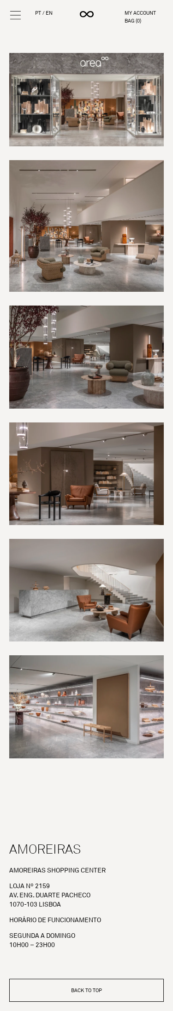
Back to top (86, 990)
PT (38, 13)
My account (140, 13)
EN (49, 13)
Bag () (133, 21)
